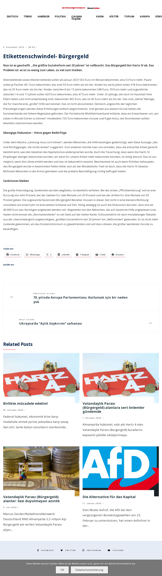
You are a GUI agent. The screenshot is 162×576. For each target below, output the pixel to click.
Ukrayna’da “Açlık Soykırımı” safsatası (50, 322)
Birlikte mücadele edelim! (25, 403)
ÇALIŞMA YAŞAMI (76, 18)
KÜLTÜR (113, 16)
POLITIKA (60, 16)
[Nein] (158, 567)
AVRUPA (145, 16)
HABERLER (44, 16)
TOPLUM (129, 16)
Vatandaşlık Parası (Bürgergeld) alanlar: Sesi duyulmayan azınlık (31, 498)
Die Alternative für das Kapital (109, 496)
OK (62, 570)
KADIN (100, 16)
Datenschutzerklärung (89, 570)
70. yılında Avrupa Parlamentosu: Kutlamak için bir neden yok (80, 298)
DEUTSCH (12, 16)
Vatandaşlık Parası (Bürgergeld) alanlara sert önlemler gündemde (113, 407)
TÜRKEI (28, 16)
